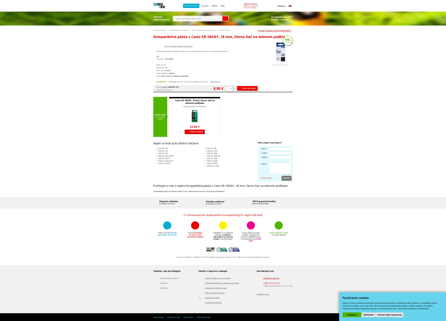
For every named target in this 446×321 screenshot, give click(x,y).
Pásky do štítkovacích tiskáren (179, 30)
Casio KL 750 (163, 153)
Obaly (222, 6)
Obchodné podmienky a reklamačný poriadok (222, 283)
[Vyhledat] (225, 18)
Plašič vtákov (188, 317)
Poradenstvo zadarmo (213, 303)
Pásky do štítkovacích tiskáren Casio (203, 30)
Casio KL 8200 (212, 163)
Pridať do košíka (249, 88)
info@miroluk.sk (271, 278)
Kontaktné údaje (263, 294)
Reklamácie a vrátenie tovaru (216, 288)
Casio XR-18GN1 (224, 30)
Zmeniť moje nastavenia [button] (389, 315)
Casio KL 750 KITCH (165, 161)
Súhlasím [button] (352, 315)
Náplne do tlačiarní (191, 6)
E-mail (263, 153)
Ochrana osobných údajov (215, 293)
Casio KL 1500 (212, 151)
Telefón (264, 157)
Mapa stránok (158, 317)
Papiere (214, 6)
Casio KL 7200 (212, 158)
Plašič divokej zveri (204, 317)
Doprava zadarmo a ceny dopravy (217, 278)
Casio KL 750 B (163, 158)
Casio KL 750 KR (164, 163)
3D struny (205, 6)
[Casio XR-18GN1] (280, 63)
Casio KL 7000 (212, 153)
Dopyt (263, 164)
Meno (263, 149)
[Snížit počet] (234, 90)
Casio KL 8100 (212, 161)
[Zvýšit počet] (234, 87)
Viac (157, 56)
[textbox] (197, 18)
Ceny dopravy (215, 82)
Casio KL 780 (211, 148)
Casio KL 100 (163, 148)
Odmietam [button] (368, 315)
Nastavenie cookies (212, 298)
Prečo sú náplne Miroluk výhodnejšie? (178, 46)
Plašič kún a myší (173, 317)
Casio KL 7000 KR (213, 156)
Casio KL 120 (163, 151)
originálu (164, 87)
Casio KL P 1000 (213, 166)
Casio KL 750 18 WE (165, 156)
